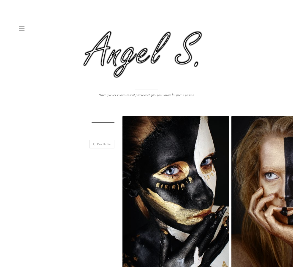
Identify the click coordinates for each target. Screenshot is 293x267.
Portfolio (104, 144)
